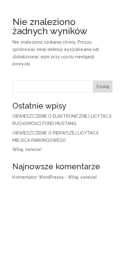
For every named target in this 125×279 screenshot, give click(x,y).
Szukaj (102, 86)
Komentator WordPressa (37, 177)
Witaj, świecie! (27, 149)
